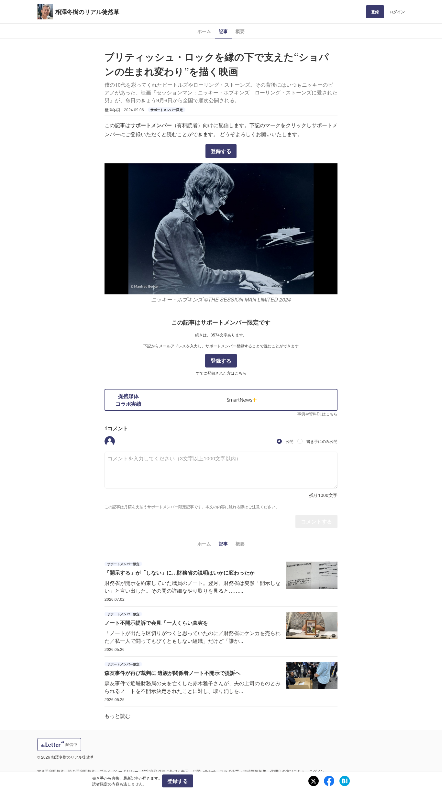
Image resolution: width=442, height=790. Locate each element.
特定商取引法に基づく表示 (165, 771)
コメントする (316, 521)
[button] (110, 441)
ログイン (397, 12)
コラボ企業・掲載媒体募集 (243, 771)
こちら (240, 373)
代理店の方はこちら (287, 771)
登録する (221, 151)
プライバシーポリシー (118, 771)
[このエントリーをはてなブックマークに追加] (344, 781)
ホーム (204, 31)
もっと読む (117, 715)
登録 (375, 12)
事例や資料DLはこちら (317, 413)
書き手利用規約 (50, 771)
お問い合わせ (204, 771)
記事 (223, 31)
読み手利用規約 (81, 771)
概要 (240, 31)
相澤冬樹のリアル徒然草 (87, 11)
